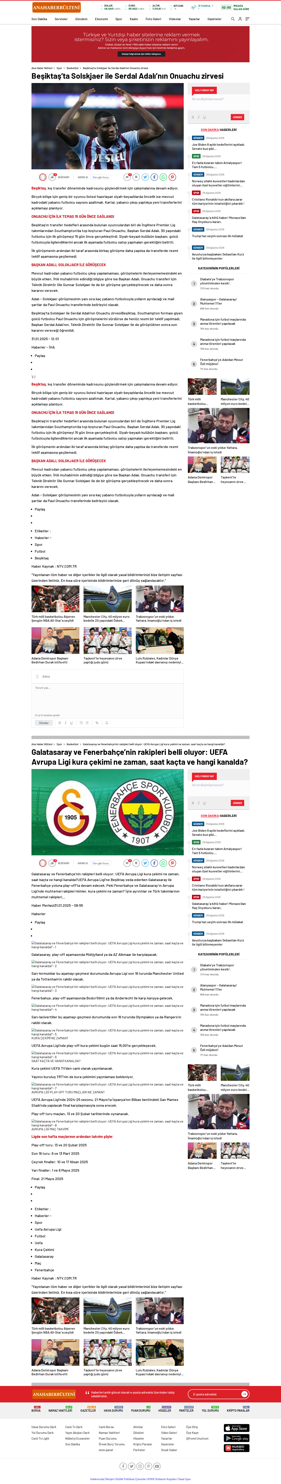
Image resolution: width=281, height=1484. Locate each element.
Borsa (36, 1409)
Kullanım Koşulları (166, 1479)
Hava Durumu (113, 1409)
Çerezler (141, 1479)
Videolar (175, 19)
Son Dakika (39, 19)
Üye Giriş (192, 1427)
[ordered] (81, 722)
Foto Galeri (153, 19)
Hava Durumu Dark (43, 1427)
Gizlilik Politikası (125, 1479)
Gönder (44, 723)
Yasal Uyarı (184, 1479)
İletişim (110, 1479)
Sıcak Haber (169, 1450)
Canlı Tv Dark (73, 1427)
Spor (118, 19)
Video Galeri (169, 1432)
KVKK (151, 1479)
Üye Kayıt (192, 1432)
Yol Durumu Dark (42, 1432)
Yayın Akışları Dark (77, 1432)
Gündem (81, 19)
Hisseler (164, 1409)
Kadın (134, 19)
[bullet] (87, 722)
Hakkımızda (97, 1479)
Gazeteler (215, 19)
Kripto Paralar (238, 1409)
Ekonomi (101, 19)
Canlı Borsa (106, 1427)
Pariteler (186, 1409)
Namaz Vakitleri (60, 1409)
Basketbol (72, 68)
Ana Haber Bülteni (41, 68)
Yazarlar (194, 19)
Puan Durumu (140, 1409)
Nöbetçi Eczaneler (77, 1438)
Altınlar (138, 1427)
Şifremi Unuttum (197, 1438)
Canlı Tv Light (40, 1438)
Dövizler (138, 1432)
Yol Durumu (210, 1409)
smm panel (106, 1450)
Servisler (61, 19)
